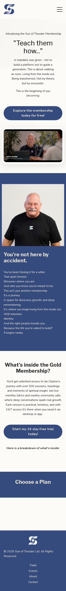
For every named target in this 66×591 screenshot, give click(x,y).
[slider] (36, 159)
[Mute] (59, 159)
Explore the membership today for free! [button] (33, 113)
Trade (33, 565)
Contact (33, 582)
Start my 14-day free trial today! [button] (33, 431)
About (33, 576)
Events (33, 571)
